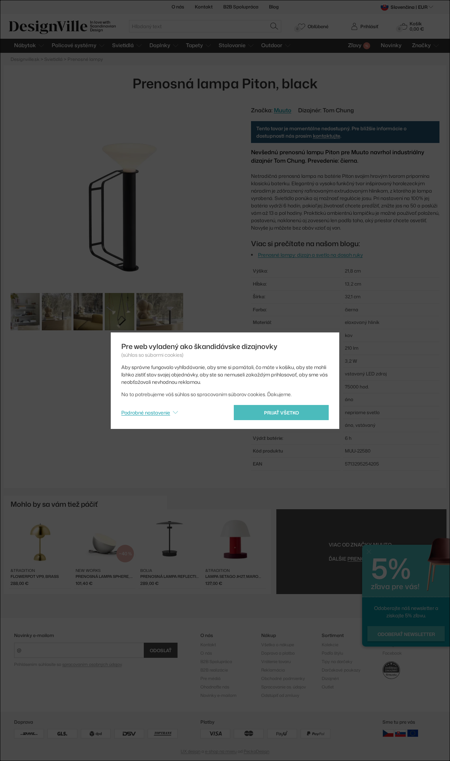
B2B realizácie (214, 670)
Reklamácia (273, 670)
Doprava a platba (278, 653)
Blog (274, 7)
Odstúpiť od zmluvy (280, 695)
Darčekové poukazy (341, 670)
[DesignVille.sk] (400, 733)
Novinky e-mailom (34, 635)
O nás (178, 7)
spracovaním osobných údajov (92, 664)
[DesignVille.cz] (388, 733)
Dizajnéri (330, 678)
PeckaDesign (256, 751)
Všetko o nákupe (277, 645)
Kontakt (204, 7)
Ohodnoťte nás (214, 687)
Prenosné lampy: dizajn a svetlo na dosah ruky (310, 254)
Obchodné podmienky (283, 678)
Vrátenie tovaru (276, 662)
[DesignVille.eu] (412, 733)
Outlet (328, 687)
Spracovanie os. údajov (283, 687)
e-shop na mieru (221, 751)
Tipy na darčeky (337, 662)
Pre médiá (210, 678)
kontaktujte (326, 135)
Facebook (392, 653)
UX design (190, 751)
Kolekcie (330, 645)
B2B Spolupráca (240, 7)
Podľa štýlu (332, 653)
